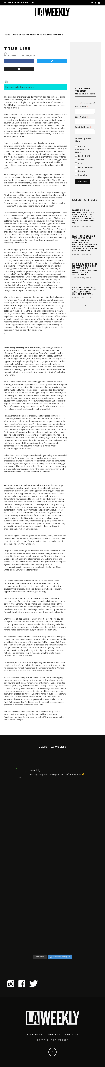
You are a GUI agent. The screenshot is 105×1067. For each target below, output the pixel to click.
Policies (71, 1034)
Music (15, 35)
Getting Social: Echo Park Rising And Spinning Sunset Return (84, 290)
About (7, 3)
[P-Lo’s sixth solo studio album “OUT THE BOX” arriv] (71, 909)
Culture (47, 35)
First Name (81, 106)
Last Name (81, 117)
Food (8, 35)
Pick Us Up (35, 1034)
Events (81, 171)
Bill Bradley (10, 56)
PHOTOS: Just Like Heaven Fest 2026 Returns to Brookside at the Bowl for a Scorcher (85, 269)
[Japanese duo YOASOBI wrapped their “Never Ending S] (71, 823)
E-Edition (28, 3)
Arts (39, 35)
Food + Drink (84, 156)
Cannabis (58, 35)
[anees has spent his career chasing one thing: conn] (33, 823)
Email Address (83, 127)
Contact (17, 3)
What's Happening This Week (83, 149)
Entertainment (27, 35)
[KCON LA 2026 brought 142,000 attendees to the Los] (33, 909)
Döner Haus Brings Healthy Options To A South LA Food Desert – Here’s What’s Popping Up (83, 216)
